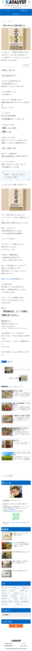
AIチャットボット (16, 522)
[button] (28, 475)
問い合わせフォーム (12, 511)
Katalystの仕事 (8, 643)
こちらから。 (14, 509)
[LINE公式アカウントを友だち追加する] (16, 516)
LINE (20, 511)
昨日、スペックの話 (8, 279)
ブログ (4, 361)
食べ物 (10, 361)
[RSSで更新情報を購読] (16, 626)
